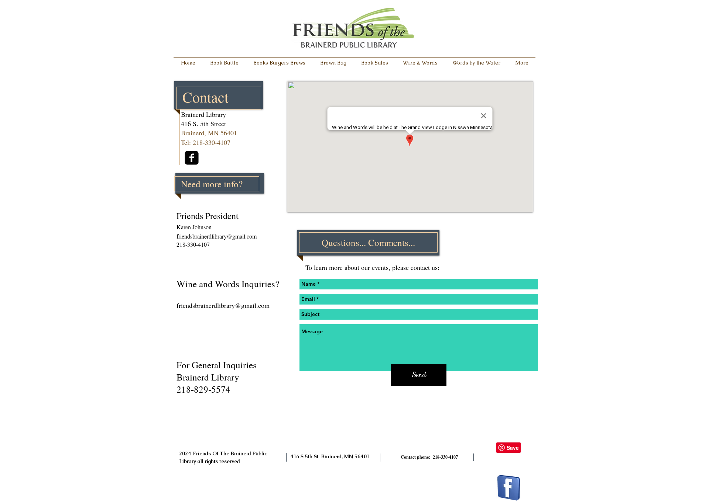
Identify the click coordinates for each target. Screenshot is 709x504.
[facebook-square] (192, 158)
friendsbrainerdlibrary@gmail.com (217, 236)
